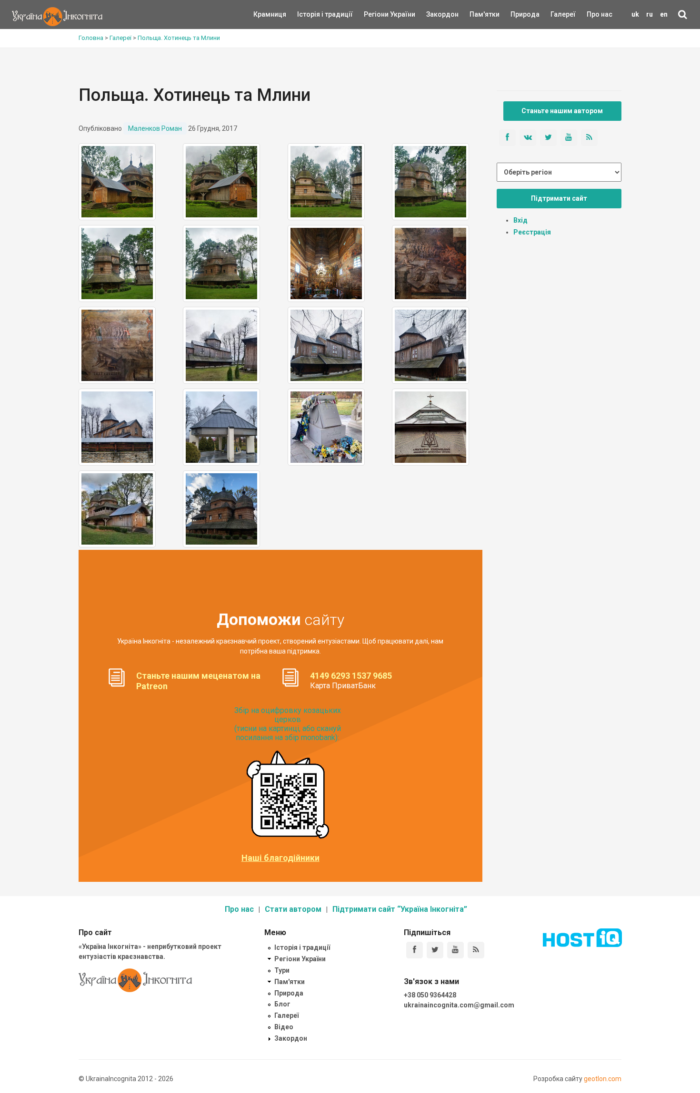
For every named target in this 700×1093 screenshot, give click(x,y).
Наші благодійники (280, 858)
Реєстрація (532, 232)
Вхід (520, 220)
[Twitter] (435, 950)
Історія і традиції (311, 14)
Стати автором (293, 909)
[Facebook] (414, 950)
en (664, 14)
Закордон (434, 14)
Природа (517, 14)
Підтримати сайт (559, 198)
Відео (283, 1027)
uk (635, 14)
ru (649, 14)
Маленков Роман (155, 128)
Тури (282, 970)
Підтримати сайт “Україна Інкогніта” (399, 909)
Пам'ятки (477, 14)
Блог (282, 1004)
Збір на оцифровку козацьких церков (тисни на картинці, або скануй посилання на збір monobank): (287, 724)
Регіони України (377, 14)
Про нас (599, 14)
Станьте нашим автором (562, 111)
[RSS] (476, 950)
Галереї (563, 14)
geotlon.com (602, 1079)
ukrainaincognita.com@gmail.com (459, 1005)
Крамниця (269, 14)
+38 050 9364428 (430, 995)
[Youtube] (455, 950)
